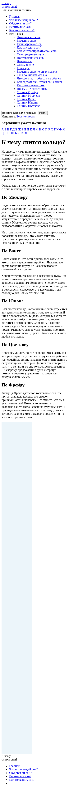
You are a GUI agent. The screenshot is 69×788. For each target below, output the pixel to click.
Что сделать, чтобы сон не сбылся (39, 78)
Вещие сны (24, 61)
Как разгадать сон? (29, 47)
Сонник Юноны (27, 102)
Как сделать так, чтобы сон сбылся (39, 81)
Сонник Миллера (28, 95)
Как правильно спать (30, 85)
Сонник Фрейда (27, 92)
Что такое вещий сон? (23, 20)
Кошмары (23, 68)
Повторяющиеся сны (30, 57)
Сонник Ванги (26, 99)
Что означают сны (28, 37)
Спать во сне (25, 64)
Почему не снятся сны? (32, 88)
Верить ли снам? (20, 26)
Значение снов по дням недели (37, 71)
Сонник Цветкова (28, 106)
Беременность (25, 116)
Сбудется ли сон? (20, 23)
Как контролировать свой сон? (37, 51)
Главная (14, 16)
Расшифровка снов (29, 44)
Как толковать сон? (21, 30)
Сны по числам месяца (32, 75)
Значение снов (26, 40)
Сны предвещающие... (31, 54)
